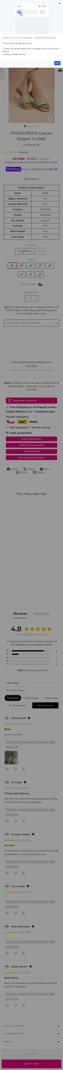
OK (57, 63)
